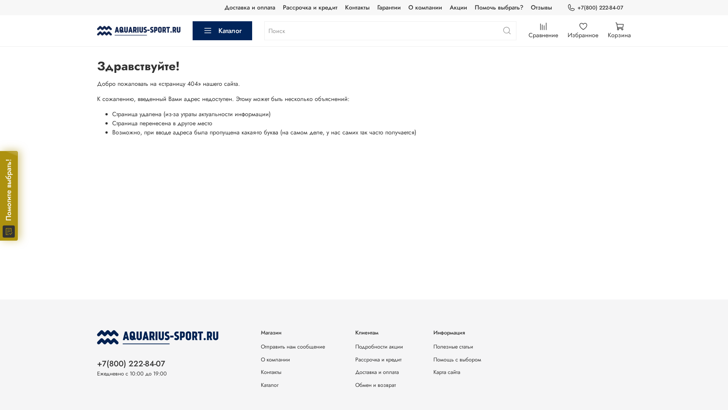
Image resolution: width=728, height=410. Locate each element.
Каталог (230, 31)
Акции (458, 7)
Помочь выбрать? (499, 7)
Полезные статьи (453, 346)
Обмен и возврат (375, 385)
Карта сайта (446, 372)
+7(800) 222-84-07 (600, 7)
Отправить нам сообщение (293, 346)
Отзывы (541, 7)
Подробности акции (379, 346)
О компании (425, 7)
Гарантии (389, 7)
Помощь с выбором (457, 359)
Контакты (357, 7)
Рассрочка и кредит (310, 7)
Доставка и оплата (249, 7)
